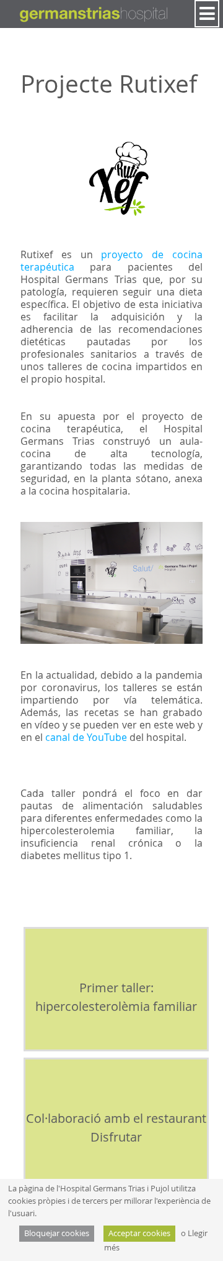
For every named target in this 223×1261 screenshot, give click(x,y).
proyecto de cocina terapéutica (111, 261)
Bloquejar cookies (56, 1233)
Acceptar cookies (139, 1233)
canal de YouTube (86, 737)
